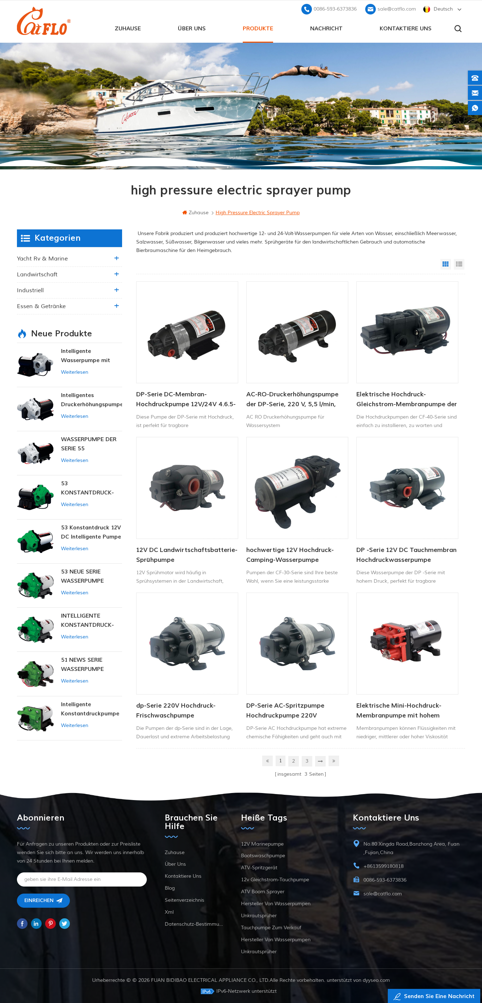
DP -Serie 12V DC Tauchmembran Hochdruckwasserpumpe (406, 555)
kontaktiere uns (406, 28)
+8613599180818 (383, 866)
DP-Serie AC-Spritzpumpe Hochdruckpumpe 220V (285, 711)
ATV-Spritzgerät (259, 868)
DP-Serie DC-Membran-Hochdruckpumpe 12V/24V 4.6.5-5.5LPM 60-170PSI (186, 399)
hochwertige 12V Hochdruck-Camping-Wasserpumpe (290, 555)
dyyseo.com (376, 980)
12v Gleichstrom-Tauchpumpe (275, 880)
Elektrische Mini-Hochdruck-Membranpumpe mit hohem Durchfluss (398, 711)
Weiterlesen (74, 372)
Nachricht (326, 28)
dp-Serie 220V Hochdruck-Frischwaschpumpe (176, 711)
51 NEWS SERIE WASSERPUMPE (82, 664)
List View (459, 264)
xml (169, 912)
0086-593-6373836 (335, 9)
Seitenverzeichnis (184, 900)
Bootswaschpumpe (263, 856)
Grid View (445, 264)
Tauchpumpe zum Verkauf (271, 928)
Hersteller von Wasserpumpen (276, 904)
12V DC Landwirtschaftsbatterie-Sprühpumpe (186, 555)
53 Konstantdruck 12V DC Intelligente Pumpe (91, 532)
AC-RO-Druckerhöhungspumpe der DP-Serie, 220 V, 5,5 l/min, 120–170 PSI (292, 399)
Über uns (192, 28)
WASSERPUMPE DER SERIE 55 (88, 444)
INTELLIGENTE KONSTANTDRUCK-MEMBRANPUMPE (87, 621)
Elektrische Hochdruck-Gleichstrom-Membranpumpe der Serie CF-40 (406, 399)
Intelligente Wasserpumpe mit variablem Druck (85, 356)
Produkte (258, 28)
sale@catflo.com (397, 9)
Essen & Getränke (41, 306)
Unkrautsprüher (259, 916)
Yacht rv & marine (42, 258)
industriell (30, 290)
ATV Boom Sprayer (262, 892)
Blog (170, 888)
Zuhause (128, 28)
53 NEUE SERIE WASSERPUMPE (82, 576)
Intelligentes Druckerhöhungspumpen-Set (91, 400)
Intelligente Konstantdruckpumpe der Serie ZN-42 (90, 709)
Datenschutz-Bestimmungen (194, 924)
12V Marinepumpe (262, 844)
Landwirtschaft (37, 274)
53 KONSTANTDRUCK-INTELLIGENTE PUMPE (91, 488)
